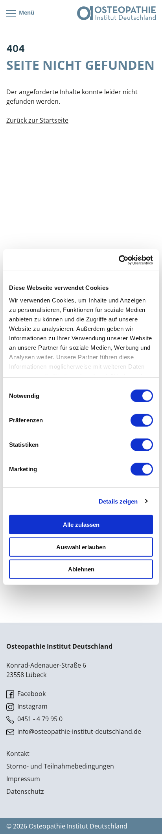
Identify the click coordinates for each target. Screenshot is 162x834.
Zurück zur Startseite (37, 120)
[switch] (142, 420)
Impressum (23, 778)
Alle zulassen (81, 524)
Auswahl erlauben (81, 546)
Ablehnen (81, 569)
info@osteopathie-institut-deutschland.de (78, 731)
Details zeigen (118, 501)
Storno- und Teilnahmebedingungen (60, 766)
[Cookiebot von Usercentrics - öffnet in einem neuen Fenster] (118, 260)
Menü (25, 12)
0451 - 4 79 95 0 (39, 719)
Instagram (32, 706)
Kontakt (17, 753)
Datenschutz (25, 791)
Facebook (31, 693)
